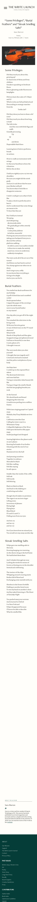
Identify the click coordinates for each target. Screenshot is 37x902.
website (9, 822)
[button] (5, 8)
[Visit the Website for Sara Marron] (5, 808)
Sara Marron (10, 805)
